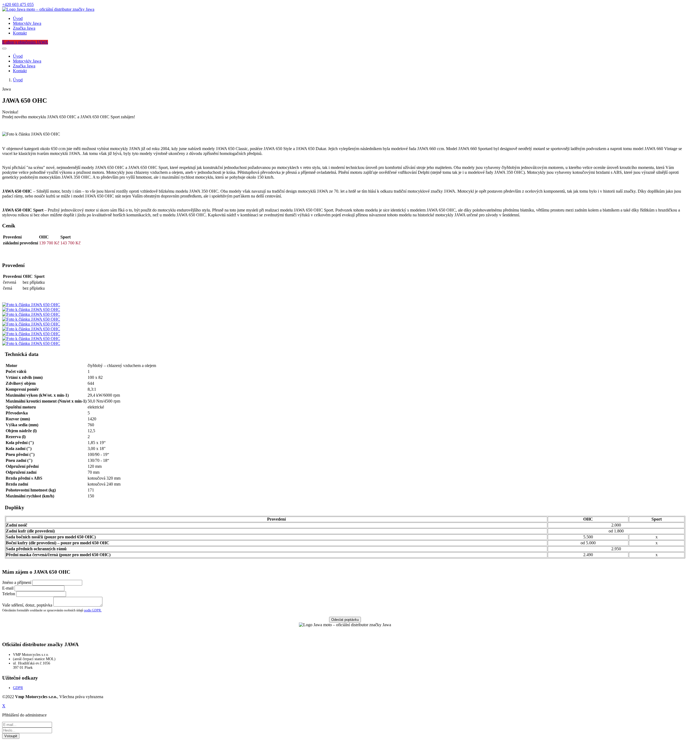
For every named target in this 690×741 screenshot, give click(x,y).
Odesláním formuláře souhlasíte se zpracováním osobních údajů (52, 610)
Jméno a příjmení (16, 582)
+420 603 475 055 (18, 4)
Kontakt (20, 33)
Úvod (18, 18)
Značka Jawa (24, 28)
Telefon (8, 593)
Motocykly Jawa (27, 23)
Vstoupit (10, 736)
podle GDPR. (93, 610)
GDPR (18, 688)
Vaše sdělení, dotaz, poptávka (27, 605)
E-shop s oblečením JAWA (25, 42)
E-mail (7, 588)
